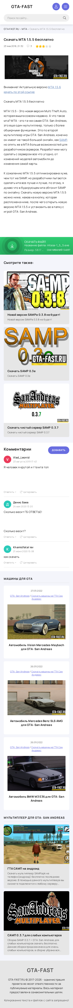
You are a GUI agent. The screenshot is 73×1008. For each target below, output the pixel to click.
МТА (24, 29)
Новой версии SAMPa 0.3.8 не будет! (33, 315)
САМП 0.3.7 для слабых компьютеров (34, 935)
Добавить (59, 450)
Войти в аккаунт (56, 6)
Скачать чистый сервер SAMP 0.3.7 (33, 428)
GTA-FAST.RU (11, 29)
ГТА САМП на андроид (23, 869)
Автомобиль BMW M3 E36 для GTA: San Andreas (36, 799)
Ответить (9, 492)
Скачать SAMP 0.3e (21, 371)
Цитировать (29, 492)
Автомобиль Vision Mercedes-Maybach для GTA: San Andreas (36, 647)
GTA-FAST (22, 6)
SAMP (63, 140)
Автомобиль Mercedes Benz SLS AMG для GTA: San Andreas (36, 723)
